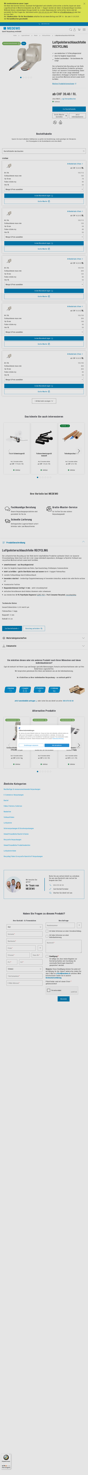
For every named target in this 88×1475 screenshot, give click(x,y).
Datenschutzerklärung (58, 738)
